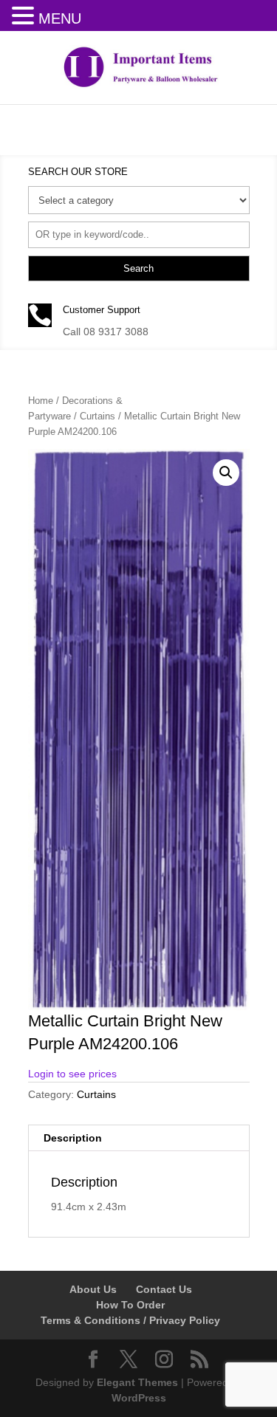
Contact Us (164, 1289)
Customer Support (101, 309)
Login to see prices (72, 1074)
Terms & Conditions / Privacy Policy (130, 1320)
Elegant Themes (137, 1382)
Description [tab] (73, 1138)
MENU (59, 18)
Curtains (97, 416)
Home (40, 400)
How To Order (130, 1305)
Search (138, 268)
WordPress (139, 1398)
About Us (93, 1289)
